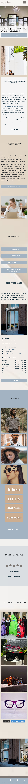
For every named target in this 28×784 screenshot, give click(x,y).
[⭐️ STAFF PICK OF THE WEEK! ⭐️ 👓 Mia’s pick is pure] (14, 706)
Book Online (14, 35)
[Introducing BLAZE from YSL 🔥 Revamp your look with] (14, 679)
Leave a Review (14, 571)
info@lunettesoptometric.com (15, 354)
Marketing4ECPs (11, 778)
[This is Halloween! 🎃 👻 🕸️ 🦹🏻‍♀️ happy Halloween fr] (14, 625)
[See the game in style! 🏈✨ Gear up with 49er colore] (14, 652)
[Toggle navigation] (24, 2)
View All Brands (14, 529)
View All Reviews (14, 576)
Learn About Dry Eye (14, 186)
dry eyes (4, 99)
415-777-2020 (10, 349)
